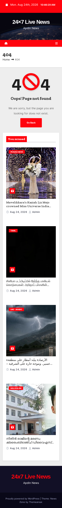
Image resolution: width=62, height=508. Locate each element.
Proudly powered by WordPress (23, 498)
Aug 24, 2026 (19, 211)
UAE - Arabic (16, 309)
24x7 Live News (30, 476)
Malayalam (16, 388)
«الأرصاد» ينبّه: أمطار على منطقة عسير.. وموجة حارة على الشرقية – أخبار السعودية (28, 363)
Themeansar (35, 502)
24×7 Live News (31, 22)
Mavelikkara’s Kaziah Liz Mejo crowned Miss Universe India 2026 (27, 206)
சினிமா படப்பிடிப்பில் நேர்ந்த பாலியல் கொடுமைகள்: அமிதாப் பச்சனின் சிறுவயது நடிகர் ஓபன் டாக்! (28, 285)
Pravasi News (17, 152)
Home (6, 59)
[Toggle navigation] (56, 43)
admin (35, 211)
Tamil (13, 231)
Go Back (31, 122)
